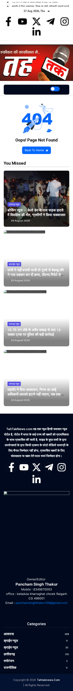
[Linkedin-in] (36, 32)
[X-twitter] (36, 21)
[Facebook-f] (8, 21)
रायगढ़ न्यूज (14, 204)
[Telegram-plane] (50, 21)
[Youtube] (22, 21)
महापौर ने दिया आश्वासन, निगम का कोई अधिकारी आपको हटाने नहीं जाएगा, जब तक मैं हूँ (35, 394)
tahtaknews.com (48, 679)
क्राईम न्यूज (14, 264)
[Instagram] (64, 21)
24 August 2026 (20, 340)
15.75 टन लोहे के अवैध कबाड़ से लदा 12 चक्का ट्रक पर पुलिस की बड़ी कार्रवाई (34, 332)
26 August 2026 (20, 220)
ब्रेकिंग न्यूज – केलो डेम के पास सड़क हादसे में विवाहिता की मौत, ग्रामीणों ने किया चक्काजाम (36, 212)
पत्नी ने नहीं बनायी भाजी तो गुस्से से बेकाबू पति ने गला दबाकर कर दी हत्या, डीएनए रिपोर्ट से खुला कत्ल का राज (35, 274)
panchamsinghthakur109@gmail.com (42, 603)
